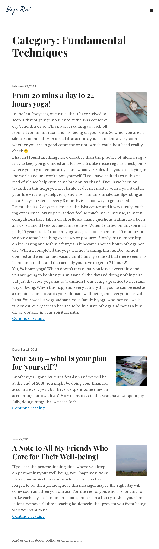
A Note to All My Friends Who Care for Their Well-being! (60, 452)
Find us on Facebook (28, 540)
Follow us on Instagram (64, 540)
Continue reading (28, 318)
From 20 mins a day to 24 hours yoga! (53, 99)
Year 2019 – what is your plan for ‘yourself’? (59, 362)
